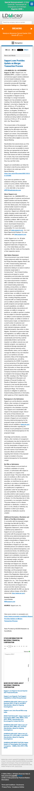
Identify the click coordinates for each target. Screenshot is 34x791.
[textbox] (18, 22)
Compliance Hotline (18, 787)
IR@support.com (9, 601)
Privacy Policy (6, 787)
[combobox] (17, 22)
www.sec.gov (25, 424)
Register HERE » (17, 9)
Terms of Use (18, 766)
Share (26, 50)
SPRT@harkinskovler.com (12, 190)
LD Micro (9, 774)
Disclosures (20, 785)
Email (8, 50)
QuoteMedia (22, 759)
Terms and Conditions (8, 785)
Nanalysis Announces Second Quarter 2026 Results (17, 34)
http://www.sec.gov (18, 593)
